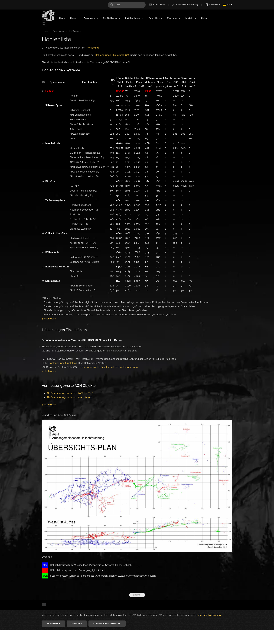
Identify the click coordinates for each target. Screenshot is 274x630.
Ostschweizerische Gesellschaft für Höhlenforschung (109, 367)
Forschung (93, 47)
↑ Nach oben (49, 318)
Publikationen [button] (133, 18)
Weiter (136, 594)
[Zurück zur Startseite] (48, 18)
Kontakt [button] (189, 18)
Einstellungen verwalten (107, 624)
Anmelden (214, 5)
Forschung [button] (89, 18)
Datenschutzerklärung (208, 615)
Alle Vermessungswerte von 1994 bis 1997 (69, 397)
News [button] (73, 18)
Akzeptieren (53, 624)
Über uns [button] (172, 18)
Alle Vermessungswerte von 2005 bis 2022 (70, 393)
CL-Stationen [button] (110, 18)
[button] (44, 604)
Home (62, 18)
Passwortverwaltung (187, 5)
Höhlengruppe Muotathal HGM (112, 55)
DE (228, 5)
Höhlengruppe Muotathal (62, 363)
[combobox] (127, 5)
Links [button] (204, 18)
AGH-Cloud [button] (159, 5)
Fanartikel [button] (154, 18)
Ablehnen (77, 624)
